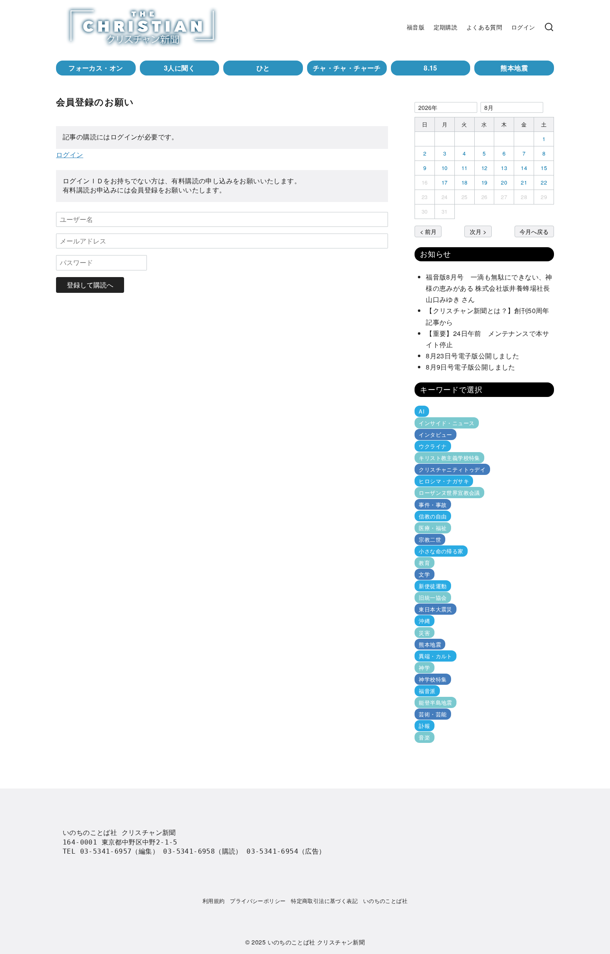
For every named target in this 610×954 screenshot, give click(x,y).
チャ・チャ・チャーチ (347, 68)
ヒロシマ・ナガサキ (444, 481)
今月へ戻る (534, 231)
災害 (424, 632)
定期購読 (446, 26)
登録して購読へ (90, 285)
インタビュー (435, 434)
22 (544, 182)
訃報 (424, 726)
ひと (263, 68)
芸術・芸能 (433, 714)
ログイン (523, 26)
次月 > (478, 231)
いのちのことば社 (385, 901)
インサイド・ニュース (446, 423)
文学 (424, 574)
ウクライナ (433, 446)
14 (524, 168)
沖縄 (424, 621)
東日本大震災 (435, 609)
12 (484, 168)
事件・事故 (433, 504)
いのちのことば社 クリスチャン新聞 (316, 941)
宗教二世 (430, 539)
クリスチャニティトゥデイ (452, 469)
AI (422, 411)
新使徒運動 (433, 586)
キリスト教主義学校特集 (449, 458)
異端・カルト (435, 656)
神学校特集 (433, 679)
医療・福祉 (433, 528)
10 (445, 168)
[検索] (549, 27)
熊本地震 (514, 68)
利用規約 (214, 901)
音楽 (424, 737)
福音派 (427, 691)
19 (484, 182)
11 (464, 168)
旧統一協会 (433, 597)
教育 (424, 563)
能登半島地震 (435, 702)
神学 (424, 668)
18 (464, 182)
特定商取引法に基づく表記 (324, 901)
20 (504, 182)
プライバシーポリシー (257, 901)
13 (504, 168)
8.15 (430, 68)
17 (445, 182)
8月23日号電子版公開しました (472, 355)
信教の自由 (433, 516)
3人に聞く (179, 68)
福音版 (416, 26)
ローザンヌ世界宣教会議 (449, 492)
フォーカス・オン (95, 68)
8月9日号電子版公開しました (470, 367)
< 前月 (428, 231)
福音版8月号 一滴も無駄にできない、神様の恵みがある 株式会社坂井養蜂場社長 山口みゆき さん (491, 288)
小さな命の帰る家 (441, 551)
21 (524, 182)
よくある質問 (484, 26)
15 (544, 168)
